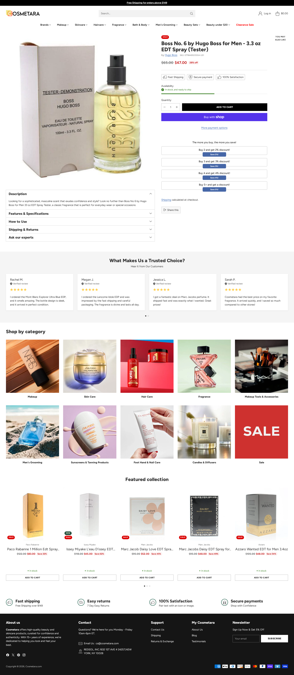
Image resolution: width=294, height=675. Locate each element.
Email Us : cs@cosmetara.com (101, 643)
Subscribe (274, 638)
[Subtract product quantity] (164, 107)
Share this (172, 209)
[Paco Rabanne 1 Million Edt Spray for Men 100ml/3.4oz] (32, 514)
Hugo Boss (171, 55)
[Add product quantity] (177, 107)
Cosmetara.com (34, 666)
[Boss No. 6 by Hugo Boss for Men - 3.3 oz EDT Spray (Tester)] (80, 109)
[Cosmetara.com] (23, 13)
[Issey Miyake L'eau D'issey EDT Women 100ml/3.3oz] (89, 514)
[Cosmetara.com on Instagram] (24, 655)
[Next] (287, 292)
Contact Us (157, 629)
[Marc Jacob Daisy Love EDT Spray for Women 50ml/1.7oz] (147, 514)
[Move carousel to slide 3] (149, 586)
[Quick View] (55, 492)
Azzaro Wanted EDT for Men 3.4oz (261, 549)
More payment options (214, 127)
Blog (194, 635)
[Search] (191, 13)
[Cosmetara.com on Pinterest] (19, 655)
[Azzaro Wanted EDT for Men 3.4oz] (261, 514)
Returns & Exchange (162, 641)
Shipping (166, 199)
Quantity (166, 99)
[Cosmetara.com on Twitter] (13, 655)
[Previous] (7, 292)
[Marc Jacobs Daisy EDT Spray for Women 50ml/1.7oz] (204, 514)
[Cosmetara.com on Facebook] (8, 655)
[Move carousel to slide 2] (148, 316)
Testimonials (199, 641)
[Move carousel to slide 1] (145, 316)
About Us (197, 629)
